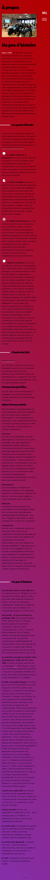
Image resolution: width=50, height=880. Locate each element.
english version (8, 361)
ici (15, 666)
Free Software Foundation (13, 148)
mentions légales (25, 877)
